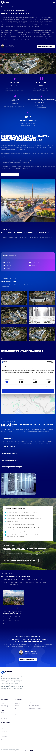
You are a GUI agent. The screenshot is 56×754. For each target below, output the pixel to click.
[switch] (21, 382)
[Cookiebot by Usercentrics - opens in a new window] (48, 362)
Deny (10, 391)
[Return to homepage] (6, 672)
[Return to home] (1, 6)
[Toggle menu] (54, 2)
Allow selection (28, 391)
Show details (49, 386)
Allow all (46, 391)
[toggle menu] (5, 2)
